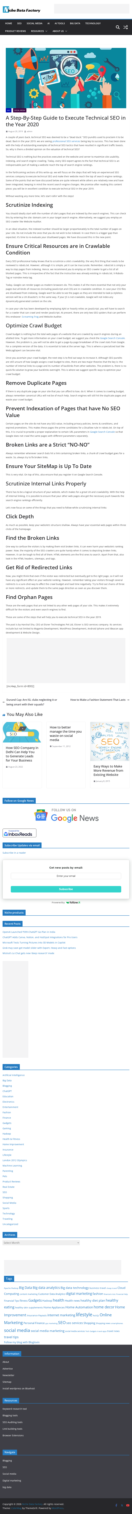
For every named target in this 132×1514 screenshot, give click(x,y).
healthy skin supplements (29, 1307)
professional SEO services (66, 141)
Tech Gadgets (91, 1331)
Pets (5, 1176)
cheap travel (112, 1288)
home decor (104, 1307)
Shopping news (103, 1323)
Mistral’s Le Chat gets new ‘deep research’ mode (28, 953)
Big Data (75, 23)
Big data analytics (46, 1287)
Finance (7, 1117)
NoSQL (96, 1315)
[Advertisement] (91, 9)
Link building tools (12, 1428)
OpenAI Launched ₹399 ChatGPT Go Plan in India (29, 931)
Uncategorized (10, 1224)
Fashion (7, 1112)
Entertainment (10, 1107)
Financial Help (122, 1294)
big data (7, 1487)
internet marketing (61, 1315)
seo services (74, 1323)
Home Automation (79, 1307)
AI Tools (60, 23)
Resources (37, 31)
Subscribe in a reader (14, 852)
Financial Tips (11, 1300)
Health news (72, 1300)
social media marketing (47, 1331)
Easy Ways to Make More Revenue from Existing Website (108, 770)
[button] (45, 31)
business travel (98, 1288)
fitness (24, 1300)
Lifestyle (7, 1154)
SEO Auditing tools (13, 1422)
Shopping (8, 1197)
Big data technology (75, 1287)
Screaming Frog (30, 316)
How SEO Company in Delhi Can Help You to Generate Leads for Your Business (22, 754)
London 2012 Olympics (15, 1160)
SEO (19, 23)
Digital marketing (12, 1480)
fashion (98, 1293)
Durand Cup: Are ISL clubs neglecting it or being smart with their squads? (31, 702)
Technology (93, 23)
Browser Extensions (13, 1435)
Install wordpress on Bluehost (19, 1388)
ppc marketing (51, 1323)
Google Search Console (112, 338)
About (6, 1361)
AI (48, 23)
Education (8, 1096)
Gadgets (7, 1123)
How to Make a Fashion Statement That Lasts (98, 700)
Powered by (58, 902)
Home (8, 23)
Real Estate (8, 1186)
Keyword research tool (15, 1408)
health (58, 1300)
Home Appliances (54, 1307)
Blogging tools (10, 1415)
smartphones (117, 1323)
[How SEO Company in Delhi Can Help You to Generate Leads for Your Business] (22, 724)
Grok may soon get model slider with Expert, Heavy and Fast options (39, 947)
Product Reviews (15, 31)
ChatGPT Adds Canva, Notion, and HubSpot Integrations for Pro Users (40, 937)
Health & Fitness (11, 1138)
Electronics (8, 1101)
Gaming (7, 1128)
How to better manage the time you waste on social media (66, 733)
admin (29, 131)
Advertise (8, 1368)
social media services (75, 1331)
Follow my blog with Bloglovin (22, 1342)
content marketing (29, 1294)
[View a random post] (125, 27)
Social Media (34, 23)
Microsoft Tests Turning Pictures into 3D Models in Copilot (34, 942)
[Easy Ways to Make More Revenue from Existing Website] (109, 724)
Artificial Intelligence (14, 1075)
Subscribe (66, 889)
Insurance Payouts (37, 1315)
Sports (6, 1208)
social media (17, 1330)
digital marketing (79, 1293)
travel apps (102, 1331)
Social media (9, 1473)
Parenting (8, 1170)
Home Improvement (13, 1144)
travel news (113, 1331)
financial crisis (109, 1294)
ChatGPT (7, 1091)
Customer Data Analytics (51, 1293)
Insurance (8, 1149)
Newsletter (8, 1375)
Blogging (7, 1085)
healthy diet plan (92, 1300)
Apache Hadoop (11, 1288)
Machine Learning (12, 1165)
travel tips (11, 1337)
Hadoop (7, 1133)
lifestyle (84, 1314)
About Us (58, 31)
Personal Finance (34, 1323)
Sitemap (7, 1381)
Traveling (8, 1218)
